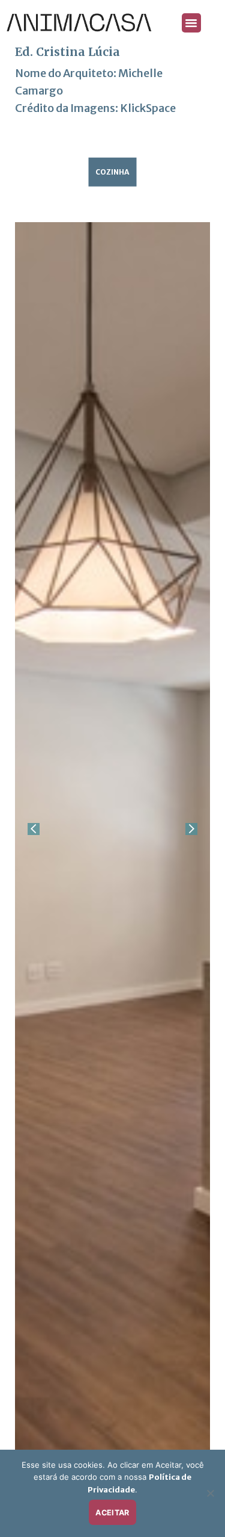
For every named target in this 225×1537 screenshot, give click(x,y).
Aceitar (112, 1512)
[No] (210, 1496)
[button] (191, 23)
